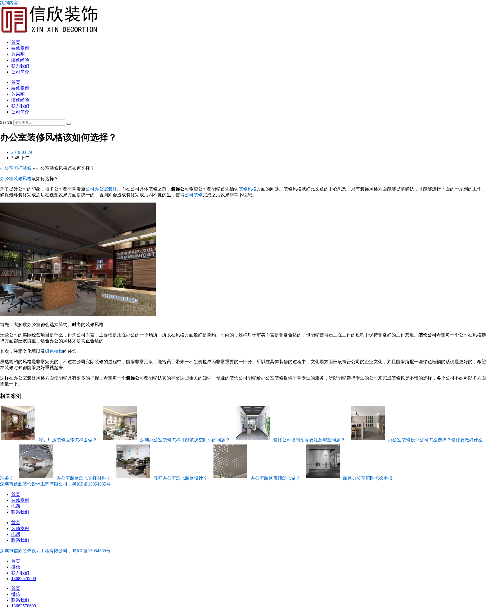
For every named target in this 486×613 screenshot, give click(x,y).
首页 (15, 42)
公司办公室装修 (101, 189)
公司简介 (20, 71)
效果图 (18, 54)
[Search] (68, 124)
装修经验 (20, 60)
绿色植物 (54, 351)
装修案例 (20, 48)
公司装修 (193, 194)
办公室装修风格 (16, 178)
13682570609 (23, 578)
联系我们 (20, 66)
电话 (15, 506)
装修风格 (247, 189)
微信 (15, 567)
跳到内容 (9, 2)
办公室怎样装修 (16, 168)
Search (6, 122)
